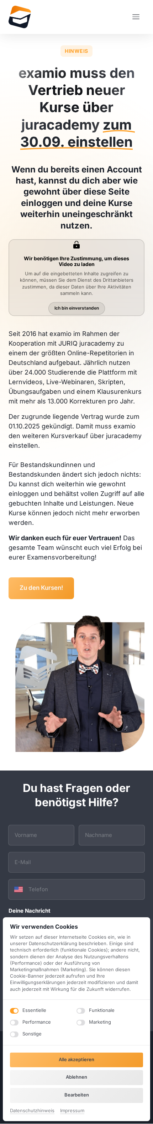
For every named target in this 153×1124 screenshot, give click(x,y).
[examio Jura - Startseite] (20, 17)
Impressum (72, 1111)
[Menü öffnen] (138, 17)
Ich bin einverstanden (76, 308)
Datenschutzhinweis (32, 1111)
